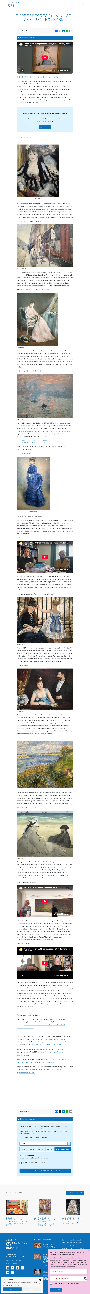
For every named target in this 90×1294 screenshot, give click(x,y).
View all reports (75, 1192)
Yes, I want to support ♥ (24, 453)
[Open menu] (83, 4)
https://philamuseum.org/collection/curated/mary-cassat (35, 1062)
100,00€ (40, 1149)
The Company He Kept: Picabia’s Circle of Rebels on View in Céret (72, 1220)
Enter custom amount (62, 1149)
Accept (12, 1289)
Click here (45, 127)
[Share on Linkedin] (63, 31)
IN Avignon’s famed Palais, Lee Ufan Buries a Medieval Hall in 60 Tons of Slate (44, 1221)
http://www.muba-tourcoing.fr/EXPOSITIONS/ (47, 1044)
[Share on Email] (70, 31)
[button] (40, 1280)
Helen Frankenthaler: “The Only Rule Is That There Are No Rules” (16, 1221)
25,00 (23, 1149)
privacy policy (76, 1283)
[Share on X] (60, 31)
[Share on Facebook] (56, 31)
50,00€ (32, 1149)
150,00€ (49, 1149)
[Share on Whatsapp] (67, 31)
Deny (31, 1289)
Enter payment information (45, 1171)
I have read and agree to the (67, 1283)
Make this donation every (30, 1163)
